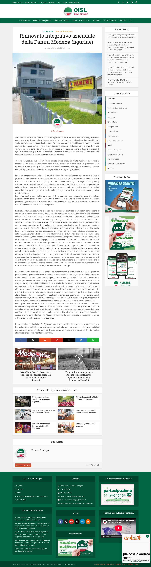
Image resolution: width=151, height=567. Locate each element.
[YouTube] (71, 521)
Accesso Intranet (99, 564)
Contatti (122, 20)
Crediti (124, 564)
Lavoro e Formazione (63, 31)
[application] (118, 528)
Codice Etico (110, 564)
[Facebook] (60, 521)
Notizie (96, 20)
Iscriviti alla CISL (74, 2)
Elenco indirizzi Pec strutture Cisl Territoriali (76, 503)
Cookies (130, 564)
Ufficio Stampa (110, 20)
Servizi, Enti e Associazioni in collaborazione (31, 496)
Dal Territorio (47, 31)
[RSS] (88, 521)
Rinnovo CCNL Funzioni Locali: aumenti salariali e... (86, 411)
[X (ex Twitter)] (65, 521)
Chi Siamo (23, 20)
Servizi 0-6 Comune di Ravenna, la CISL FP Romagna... (41, 425)
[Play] (104, 536)
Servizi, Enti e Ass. (80, 20)
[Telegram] (82, 521)
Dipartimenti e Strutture (47, 2)
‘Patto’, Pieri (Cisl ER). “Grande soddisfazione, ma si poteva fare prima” (120, 82)
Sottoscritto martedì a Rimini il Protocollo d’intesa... (87, 398)
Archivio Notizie (20, 500)
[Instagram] (77, 521)
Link (59, 2)
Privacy (136, 564)
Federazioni (19, 489)
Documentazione (30, 2)
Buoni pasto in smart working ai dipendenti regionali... (41, 399)
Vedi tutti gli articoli (23, 465)
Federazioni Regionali (42, 20)
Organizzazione (17, 2)
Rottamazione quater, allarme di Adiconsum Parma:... (43, 411)
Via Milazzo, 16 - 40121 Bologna (71, 486)
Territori (18, 493)
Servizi (65, 2)
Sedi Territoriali (61, 20)
